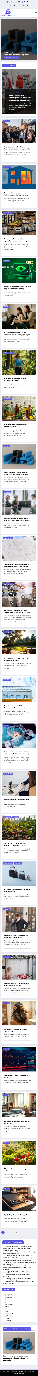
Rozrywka (6, 306)
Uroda (7, 1317)
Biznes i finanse (8, 212)
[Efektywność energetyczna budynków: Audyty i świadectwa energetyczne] (19, 177)
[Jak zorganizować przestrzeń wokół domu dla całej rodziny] (19, 642)
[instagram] (23, 5)
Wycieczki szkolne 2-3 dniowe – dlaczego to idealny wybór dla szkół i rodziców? (16, 148)
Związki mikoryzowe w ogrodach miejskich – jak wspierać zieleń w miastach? (19, 54)
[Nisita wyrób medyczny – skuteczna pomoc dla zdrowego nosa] (19, 919)
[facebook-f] (10, 5)
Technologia (11, 92)
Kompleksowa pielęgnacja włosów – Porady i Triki (16, 1030)
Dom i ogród (7, 166)
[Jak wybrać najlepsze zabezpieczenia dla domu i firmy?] (19, 873)
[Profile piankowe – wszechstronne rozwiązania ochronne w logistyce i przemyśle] (19, 456)
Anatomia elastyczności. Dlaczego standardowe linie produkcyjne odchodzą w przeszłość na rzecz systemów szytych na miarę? (20, 97)
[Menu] (36, 12)
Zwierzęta (8, 1320)
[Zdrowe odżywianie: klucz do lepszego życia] (19, 1153)
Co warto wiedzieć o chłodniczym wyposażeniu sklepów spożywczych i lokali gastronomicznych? (16, 240)
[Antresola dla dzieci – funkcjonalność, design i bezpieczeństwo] (19, 967)
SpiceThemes (20, 1373)
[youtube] (27, 5)
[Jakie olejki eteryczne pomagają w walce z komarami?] (19, 408)
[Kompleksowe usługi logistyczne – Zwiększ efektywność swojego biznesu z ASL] (19, 594)
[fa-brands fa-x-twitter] (14, 5)
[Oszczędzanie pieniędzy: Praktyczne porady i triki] (19, 1105)
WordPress (20, 1371)
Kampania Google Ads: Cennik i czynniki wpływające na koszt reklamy (17, 288)
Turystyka (6, 120)
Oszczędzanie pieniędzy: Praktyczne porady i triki (16, 1122)
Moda (7, 1303)
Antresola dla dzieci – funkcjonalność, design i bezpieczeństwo (17, 984)
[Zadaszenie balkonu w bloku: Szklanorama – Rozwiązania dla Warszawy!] (19, 690)
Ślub (6, 1310)
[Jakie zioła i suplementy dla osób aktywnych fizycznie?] (19, 362)
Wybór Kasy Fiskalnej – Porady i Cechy (17, 1215)
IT (5, 1299)
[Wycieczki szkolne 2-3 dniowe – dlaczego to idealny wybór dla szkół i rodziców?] (19, 131)
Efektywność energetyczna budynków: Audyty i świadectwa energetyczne (17, 194)
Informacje (6, 446)
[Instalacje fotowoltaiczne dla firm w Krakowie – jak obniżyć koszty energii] (19, 502)
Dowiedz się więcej (11, 58)
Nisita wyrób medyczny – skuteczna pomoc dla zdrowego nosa (16, 936)
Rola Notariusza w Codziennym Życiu (16, 799)
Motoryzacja (8, 1304)
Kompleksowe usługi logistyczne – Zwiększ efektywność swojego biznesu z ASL (17, 611)
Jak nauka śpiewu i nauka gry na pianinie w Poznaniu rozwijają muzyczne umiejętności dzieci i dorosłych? (17, 334)
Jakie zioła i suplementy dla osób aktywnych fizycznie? (15, 380)
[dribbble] (19, 5)
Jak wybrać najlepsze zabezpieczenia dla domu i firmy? (17, 890)
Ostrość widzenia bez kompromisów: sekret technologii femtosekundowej (16, 753)
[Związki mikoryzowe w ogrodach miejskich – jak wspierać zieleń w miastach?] (19, 39)
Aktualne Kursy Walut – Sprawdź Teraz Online (17, 1076)
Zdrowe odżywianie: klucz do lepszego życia (17, 1170)
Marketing (6, 260)
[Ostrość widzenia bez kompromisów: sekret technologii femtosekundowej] (19, 735)
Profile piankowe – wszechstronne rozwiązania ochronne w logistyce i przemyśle (16, 473)
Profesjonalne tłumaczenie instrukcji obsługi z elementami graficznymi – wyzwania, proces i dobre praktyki (16, 565)
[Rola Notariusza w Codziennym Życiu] (19, 783)
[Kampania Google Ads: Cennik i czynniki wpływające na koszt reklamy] (19, 270)
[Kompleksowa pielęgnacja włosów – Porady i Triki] (19, 1013)
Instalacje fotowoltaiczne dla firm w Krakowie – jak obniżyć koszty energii (17, 519)
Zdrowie (11, 352)
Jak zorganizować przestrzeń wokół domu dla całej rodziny (16, 659)
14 (12, 1232)
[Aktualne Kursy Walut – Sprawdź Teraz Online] (19, 1059)
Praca (7, 1306)
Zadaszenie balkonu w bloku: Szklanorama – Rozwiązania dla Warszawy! (14, 707)
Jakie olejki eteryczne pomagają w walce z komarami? (15, 426)
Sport (5, 352)
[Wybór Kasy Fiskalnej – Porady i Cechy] (19, 1199)
